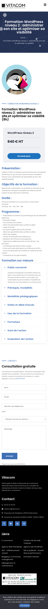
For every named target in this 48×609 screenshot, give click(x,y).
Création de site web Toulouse (32, 541)
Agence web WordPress (33, 547)
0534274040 (20, 378)
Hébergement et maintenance (8, 564)
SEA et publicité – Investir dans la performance (34, 551)
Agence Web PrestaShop (12, 547)
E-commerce (7, 540)
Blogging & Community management (11, 558)
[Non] (45, 601)
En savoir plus (24, 156)
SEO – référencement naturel (11, 551)
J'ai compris (24, 605)
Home (23, 37)
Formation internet (31, 557)
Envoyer (9, 456)
